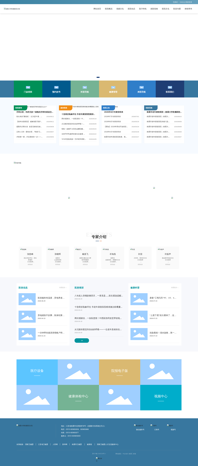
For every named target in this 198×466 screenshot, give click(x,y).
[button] (98, 77)
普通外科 (109, 171)
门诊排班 (28, 92)
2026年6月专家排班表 (112, 121)
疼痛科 (89, 171)
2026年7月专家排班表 (112, 116)
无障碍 (175, 2)
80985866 (84, 432)
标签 (134, 457)
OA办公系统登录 (186, 2)
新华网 (64, 447)
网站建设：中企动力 (122, 457)
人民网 (55, 447)
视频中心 (160, 399)
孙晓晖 (58, 254)
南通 (130, 457)
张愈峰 (30, 254)
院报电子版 (119, 374)
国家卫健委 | (31, 447)
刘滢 (140, 254)
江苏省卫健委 (43, 447)
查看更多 (30, 264)
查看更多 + (62, 290)
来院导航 (141, 92)
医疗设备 (37, 374)
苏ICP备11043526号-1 (99, 457)
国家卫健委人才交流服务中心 (107, 447)
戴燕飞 (85, 254)
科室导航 (85, 92)
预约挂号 (56, 92)
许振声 (168, 254)
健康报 (89, 447)
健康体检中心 (78, 399)
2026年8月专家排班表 (113, 112)
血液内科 (129, 171)
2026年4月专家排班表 (112, 132)
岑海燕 (113, 254)
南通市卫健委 (77, 447)
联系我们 (170, 92)
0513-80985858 (72, 432)
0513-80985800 (74, 439)
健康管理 (113, 92)
